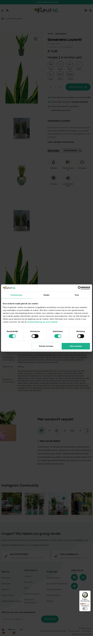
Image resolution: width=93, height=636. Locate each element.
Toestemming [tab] (16, 295)
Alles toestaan (76, 346)
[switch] (35, 336)
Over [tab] (77, 295)
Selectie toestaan (46, 346)
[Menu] (89, 592)
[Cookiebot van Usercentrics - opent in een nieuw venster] (79, 288)
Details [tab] (47, 295)
